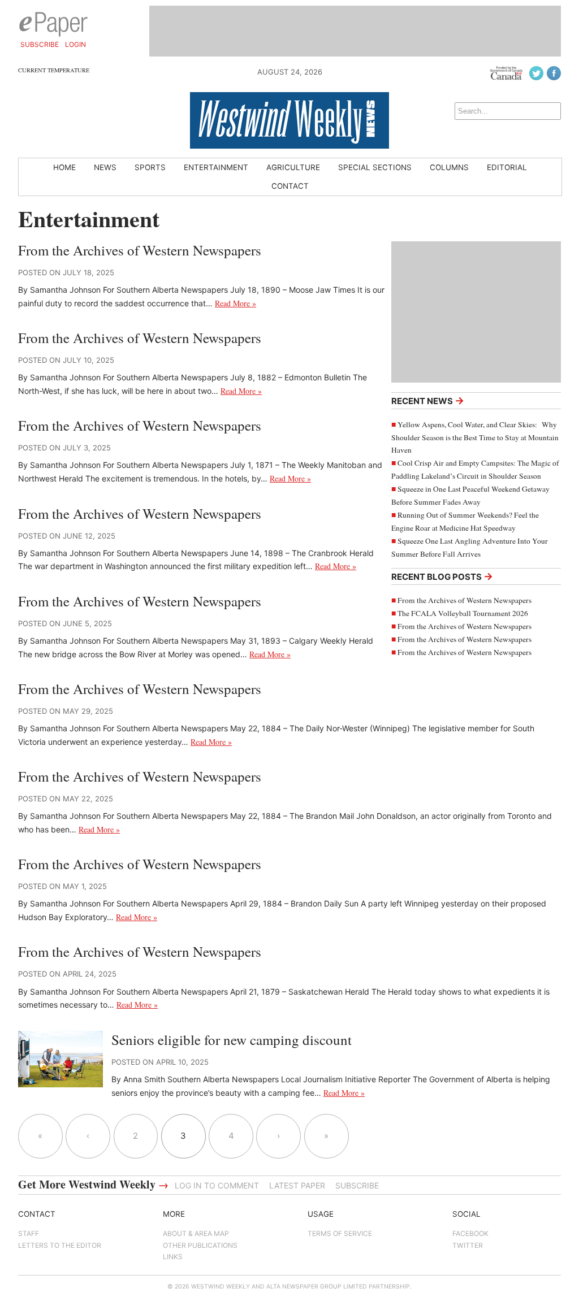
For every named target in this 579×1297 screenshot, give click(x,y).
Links (173, 1256)
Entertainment (216, 167)
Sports (150, 167)
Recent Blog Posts (442, 576)
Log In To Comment (217, 1185)
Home (64, 167)
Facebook (470, 1233)
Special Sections (375, 167)
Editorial (507, 167)
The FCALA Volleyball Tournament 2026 (462, 613)
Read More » (235, 303)
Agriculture (293, 167)
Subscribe (39, 44)
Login (75, 44)
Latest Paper (297, 1185)
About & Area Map (196, 1233)
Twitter (467, 1245)
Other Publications (200, 1245)
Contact (290, 185)
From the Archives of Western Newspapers (464, 600)
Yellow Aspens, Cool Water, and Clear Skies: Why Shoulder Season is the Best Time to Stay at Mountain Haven (475, 437)
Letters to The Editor (59, 1245)
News (105, 167)
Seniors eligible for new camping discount (231, 1039)
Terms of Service (340, 1233)
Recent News (427, 400)
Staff (28, 1233)
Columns (449, 167)
